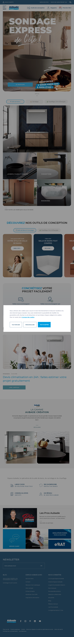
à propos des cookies (28, 317)
